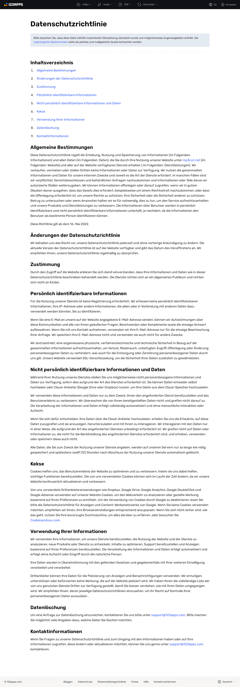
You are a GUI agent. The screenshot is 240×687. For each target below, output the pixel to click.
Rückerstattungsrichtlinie (112, 681)
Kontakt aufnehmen (165, 681)
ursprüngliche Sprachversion (51, 42)
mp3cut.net (191, 160)
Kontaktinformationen (53, 136)
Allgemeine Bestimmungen (56, 70)
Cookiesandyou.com (45, 520)
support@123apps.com (168, 615)
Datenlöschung (48, 128)
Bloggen (68, 681)
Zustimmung (46, 87)
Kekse (41, 111)
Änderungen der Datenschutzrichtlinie (65, 78)
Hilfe (146, 681)
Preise (134, 681)
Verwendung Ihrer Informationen (61, 119)
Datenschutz (85, 681)
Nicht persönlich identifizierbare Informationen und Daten (79, 103)
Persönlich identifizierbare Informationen (66, 95)
